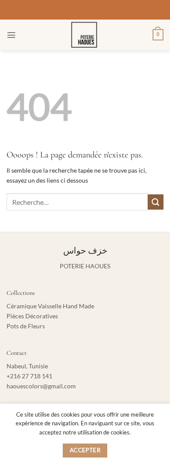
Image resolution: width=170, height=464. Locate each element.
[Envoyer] (155, 202)
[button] (11, 35)
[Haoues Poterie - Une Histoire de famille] (84, 35)
